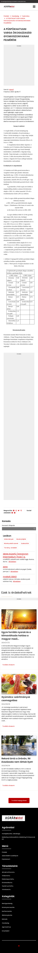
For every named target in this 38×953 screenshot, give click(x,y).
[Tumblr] (21, 510)
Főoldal (6, 16)
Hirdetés (19, 46)
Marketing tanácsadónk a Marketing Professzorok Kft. (18, 838)
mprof (11, 89)
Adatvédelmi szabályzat (10, 856)
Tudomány (25, 16)
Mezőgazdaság (7, 903)
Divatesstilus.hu (7, 882)
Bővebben (12, 562)
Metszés (4, 919)
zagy (5, 566)
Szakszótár (25, 543)
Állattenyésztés (7, 915)
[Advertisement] (19, 66)
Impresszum (6, 859)
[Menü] (34, 6)
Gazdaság (15, 16)
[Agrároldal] (9, 6)
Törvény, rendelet (10, 548)
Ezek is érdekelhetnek (16, 592)
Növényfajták (21, 539)
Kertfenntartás (7, 911)
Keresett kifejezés (8, 525)
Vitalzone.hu (6, 876)
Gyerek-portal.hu (7, 886)
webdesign (16, 834)
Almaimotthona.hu (8, 872)
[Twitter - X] (19, 510)
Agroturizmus (6, 927)
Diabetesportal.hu (8, 879)
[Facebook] (14, 510)
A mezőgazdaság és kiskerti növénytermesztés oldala (13, 1)
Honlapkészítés (7, 834)
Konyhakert (5, 931)
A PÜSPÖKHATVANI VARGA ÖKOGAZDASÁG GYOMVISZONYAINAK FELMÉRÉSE (17, 20)
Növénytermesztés (8, 907)
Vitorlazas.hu (6, 889)
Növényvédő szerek (11, 543)
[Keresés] (34, 528)
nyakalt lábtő (10, 576)
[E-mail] (16, 510)
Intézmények (8, 539)
